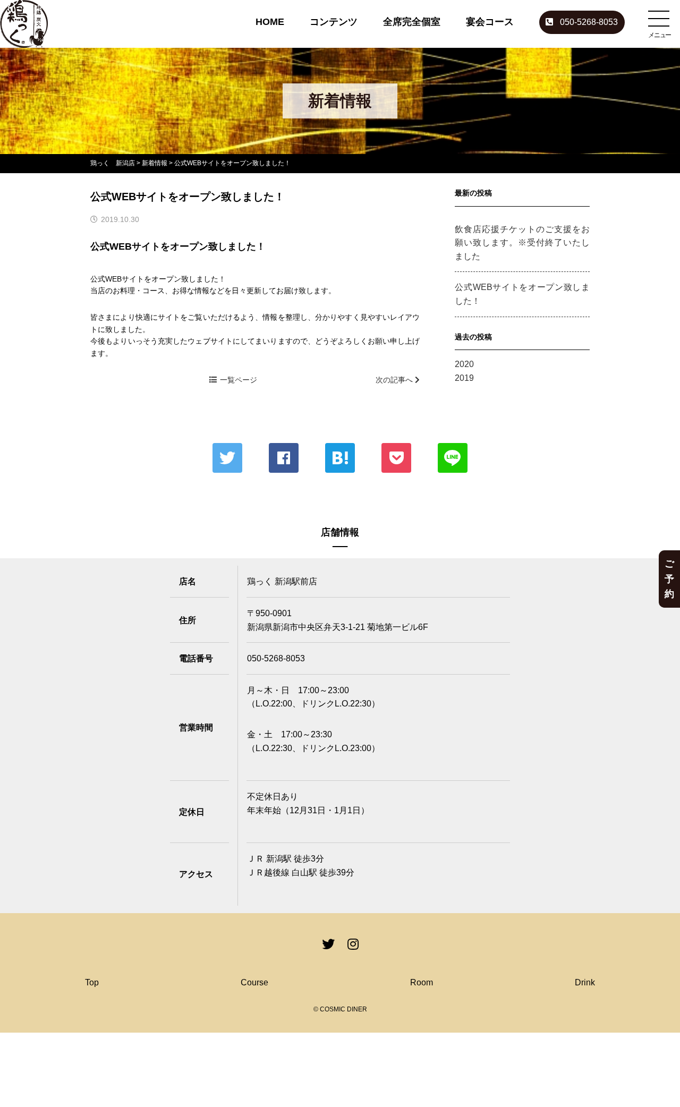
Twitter (227, 458)
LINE (453, 458)
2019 (464, 377)
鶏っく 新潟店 (112, 163)
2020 (464, 364)
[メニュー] (658, 19)
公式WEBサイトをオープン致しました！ (522, 294)
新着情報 (154, 163)
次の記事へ (395, 380)
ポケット (396, 458)
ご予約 (669, 579)
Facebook (284, 458)
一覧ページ (238, 380)
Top (92, 982)
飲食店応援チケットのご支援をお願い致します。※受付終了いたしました (522, 243)
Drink (585, 982)
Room (421, 982)
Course (254, 982)
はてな (340, 458)
